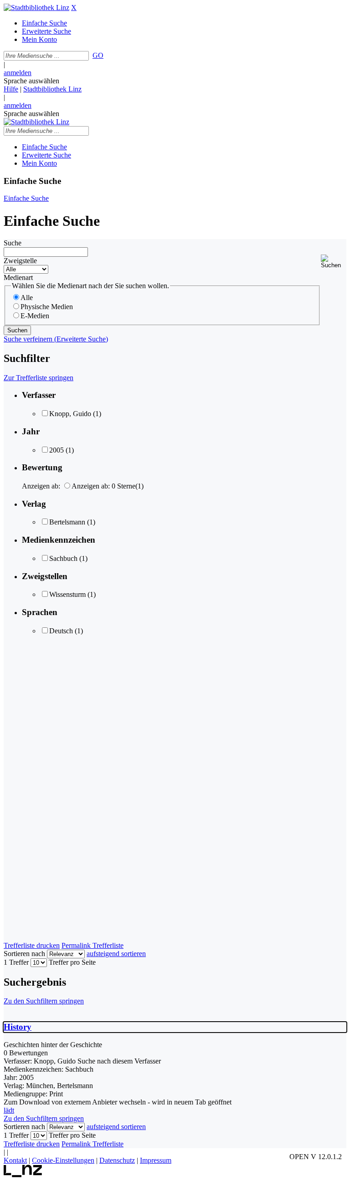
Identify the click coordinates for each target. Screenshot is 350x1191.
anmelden (17, 72)
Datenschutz (117, 1160)
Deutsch (61, 631)
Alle (27, 297)
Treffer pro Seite (72, 962)
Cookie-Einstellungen (63, 1160)
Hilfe (11, 89)
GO (98, 55)
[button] (333, 261)
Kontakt (15, 1160)
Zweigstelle (20, 261)
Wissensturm (67, 594)
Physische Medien (47, 306)
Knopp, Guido (70, 413)
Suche (12, 243)
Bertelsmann (67, 522)
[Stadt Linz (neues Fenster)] (23, 1175)
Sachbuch (63, 558)
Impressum (155, 1160)
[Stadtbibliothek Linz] (36, 7)
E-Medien (35, 316)
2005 (56, 450)
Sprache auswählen (31, 81)
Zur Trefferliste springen (38, 378)
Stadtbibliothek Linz (52, 89)
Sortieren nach (24, 953)
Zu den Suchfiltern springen (44, 1001)
